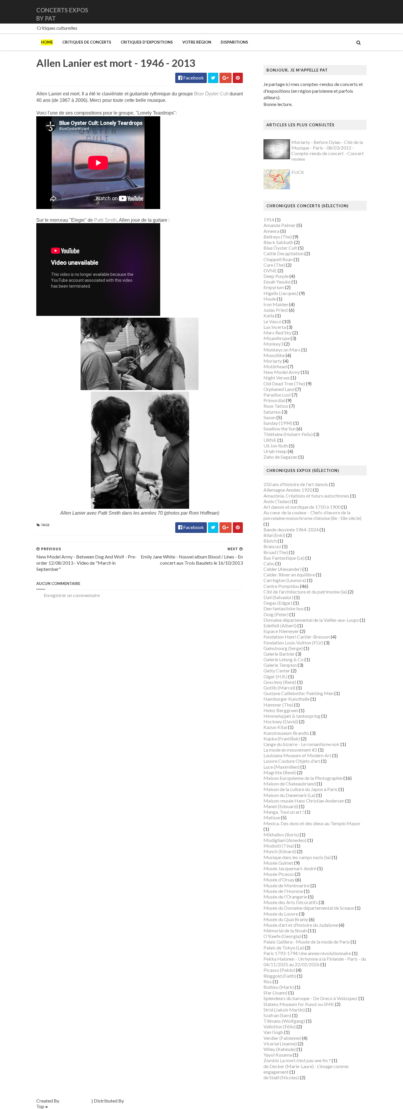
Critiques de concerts (86, 42)
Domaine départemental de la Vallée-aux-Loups (311, 620)
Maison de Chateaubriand (289, 783)
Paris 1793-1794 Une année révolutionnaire (307, 953)
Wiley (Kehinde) (279, 1049)
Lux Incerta (274, 327)
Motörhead (275, 366)
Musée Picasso (278, 874)
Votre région (196, 42)
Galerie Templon (280, 665)
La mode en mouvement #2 (290, 749)
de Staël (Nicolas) (281, 1077)
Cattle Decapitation (283, 253)
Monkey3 (273, 344)
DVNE (270, 270)
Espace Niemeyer (281, 631)
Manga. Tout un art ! (283, 812)
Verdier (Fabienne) (282, 1038)
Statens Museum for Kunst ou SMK (298, 1004)
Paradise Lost (277, 394)
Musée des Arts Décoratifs (290, 902)
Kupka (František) (281, 738)
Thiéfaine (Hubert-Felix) (288, 434)
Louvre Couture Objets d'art (291, 761)
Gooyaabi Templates (146, 1100)
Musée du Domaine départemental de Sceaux (308, 908)
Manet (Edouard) (280, 806)
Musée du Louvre (280, 913)
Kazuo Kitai (275, 727)
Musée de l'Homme (283, 891)
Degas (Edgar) (277, 603)
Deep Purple (276, 276)
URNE (269, 440)
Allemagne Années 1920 (287, 490)
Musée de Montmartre (286, 885)
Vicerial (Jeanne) (280, 1043)
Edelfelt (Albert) (279, 625)
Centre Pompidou (281, 586)
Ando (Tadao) (277, 501)
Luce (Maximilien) (281, 767)
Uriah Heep (275, 451)
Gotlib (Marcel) (279, 687)
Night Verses (276, 377)
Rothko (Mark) (278, 987)
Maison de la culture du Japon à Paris (300, 789)
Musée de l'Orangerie (285, 896)
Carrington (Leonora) (284, 580)
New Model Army (281, 372)
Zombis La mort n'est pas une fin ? (297, 1060)
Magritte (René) (279, 772)
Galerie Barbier (279, 654)
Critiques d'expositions (147, 42)
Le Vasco (272, 321)
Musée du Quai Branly (285, 919)
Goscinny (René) (279, 682)
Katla (268, 315)
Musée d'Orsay (278, 879)
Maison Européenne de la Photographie (303, 778)
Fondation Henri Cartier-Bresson (296, 636)
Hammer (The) (278, 704)
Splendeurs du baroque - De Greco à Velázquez (310, 998)
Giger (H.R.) (275, 676)
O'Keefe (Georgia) (282, 936)
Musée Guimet (278, 863)
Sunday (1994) (277, 423)
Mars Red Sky (277, 332)
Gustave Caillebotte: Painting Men (298, 693)
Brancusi (272, 546)
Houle (269, 298)
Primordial (274, 400)
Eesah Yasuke (277, 281)
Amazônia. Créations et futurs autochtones (306, 495)
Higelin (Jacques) (280, 293)
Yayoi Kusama (277, 1054)
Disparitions (234, 42)
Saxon (269, 417)
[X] (361, 12)
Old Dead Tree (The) (284, 383)
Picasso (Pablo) (279, 970)
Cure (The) (274, 265)
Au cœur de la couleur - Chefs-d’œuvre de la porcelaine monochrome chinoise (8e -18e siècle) (312, 515)
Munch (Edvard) (279, 851)
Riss (267, 981)
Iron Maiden (275, 304)
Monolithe (274, 355)
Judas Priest (275, 310)
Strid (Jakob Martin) (284, 1009)
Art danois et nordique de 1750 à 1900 (301, 507)
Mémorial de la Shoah (285, 930)
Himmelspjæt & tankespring (291, 716)
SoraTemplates (75, 1100)
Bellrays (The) (277, 236)
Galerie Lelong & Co (283, 659)
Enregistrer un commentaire (72, 595)
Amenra (271, 231)
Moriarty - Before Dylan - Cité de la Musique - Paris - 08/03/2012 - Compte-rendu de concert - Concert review (327, 150)
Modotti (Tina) (278, 845)
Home (47, 42)
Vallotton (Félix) (279, 1026)
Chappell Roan (278, 259)
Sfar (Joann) (275, 992)
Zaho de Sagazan (280, 457)
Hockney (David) (280, 721)
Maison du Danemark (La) (289, 795)
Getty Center (276, 670)
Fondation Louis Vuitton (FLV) (293, 642)
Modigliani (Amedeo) (285, 840)
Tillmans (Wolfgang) (284, 1021)
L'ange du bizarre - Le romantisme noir (301, 744)
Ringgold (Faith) (279, 976)
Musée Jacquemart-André (289, 868)
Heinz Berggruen (280, 710)
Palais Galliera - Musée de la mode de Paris (306, 941)
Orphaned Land (278, 389)
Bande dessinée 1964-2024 (291, 529)
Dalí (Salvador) (278, 597)
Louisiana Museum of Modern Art (297, 755)
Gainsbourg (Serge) (283, 648)
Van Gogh (273, 1032)
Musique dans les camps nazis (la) (297, 857)
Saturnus (272, 412)
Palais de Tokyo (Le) (283, 947)
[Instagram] (366, 12)
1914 (268, 219)
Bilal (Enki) (274, 535)
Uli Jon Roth (275, 445)
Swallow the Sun (279, 428)
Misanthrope (276, 338)
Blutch (270, 540)
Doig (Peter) (276, 614)
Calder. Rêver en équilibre (289, 574)
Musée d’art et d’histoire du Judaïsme (300, 925)
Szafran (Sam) (277, 1015)
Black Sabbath (278, 242)
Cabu (268, 563)
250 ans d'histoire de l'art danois (295, 484)
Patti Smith (105, 220)
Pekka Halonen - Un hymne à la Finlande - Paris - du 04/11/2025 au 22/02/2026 (314, 961)
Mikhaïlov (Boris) (281, 834)
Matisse (271, 817)
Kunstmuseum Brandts (286, 733)
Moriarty (272, 361)
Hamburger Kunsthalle (286, 699)
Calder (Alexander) (282, 569)
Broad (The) (275, 552)
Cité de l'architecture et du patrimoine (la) (305, 591)
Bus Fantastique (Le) (283, 558)
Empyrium (273, 287)
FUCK (297, 172)
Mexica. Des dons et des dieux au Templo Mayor (312, 823)
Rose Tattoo (275, 406)
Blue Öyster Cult (211, 93)
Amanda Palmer (279, 225)
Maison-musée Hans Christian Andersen (303, 800)
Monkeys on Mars (281, 349)
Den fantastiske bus (283, 608)
